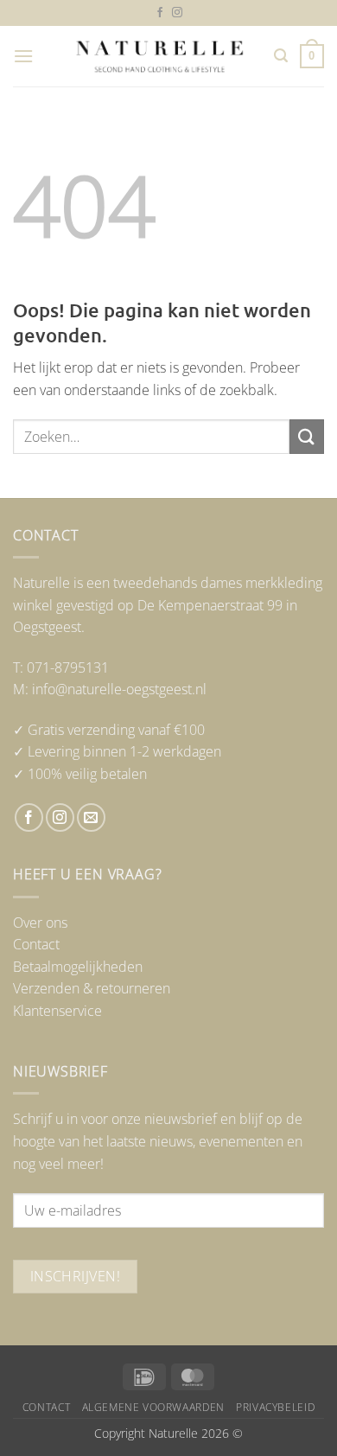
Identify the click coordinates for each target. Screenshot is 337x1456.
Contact (36, 944)
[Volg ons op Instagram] (177, 13)
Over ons (40, 922)
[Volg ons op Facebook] (160, 13)
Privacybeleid (275, 1407)
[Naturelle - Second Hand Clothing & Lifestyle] (160, 56)
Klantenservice (57, 1010)
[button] (23, 56)
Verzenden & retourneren (91, 988)
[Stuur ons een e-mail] (91, 817)
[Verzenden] (306, 436)
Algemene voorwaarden (153, 1407)
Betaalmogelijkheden (78, 966)
